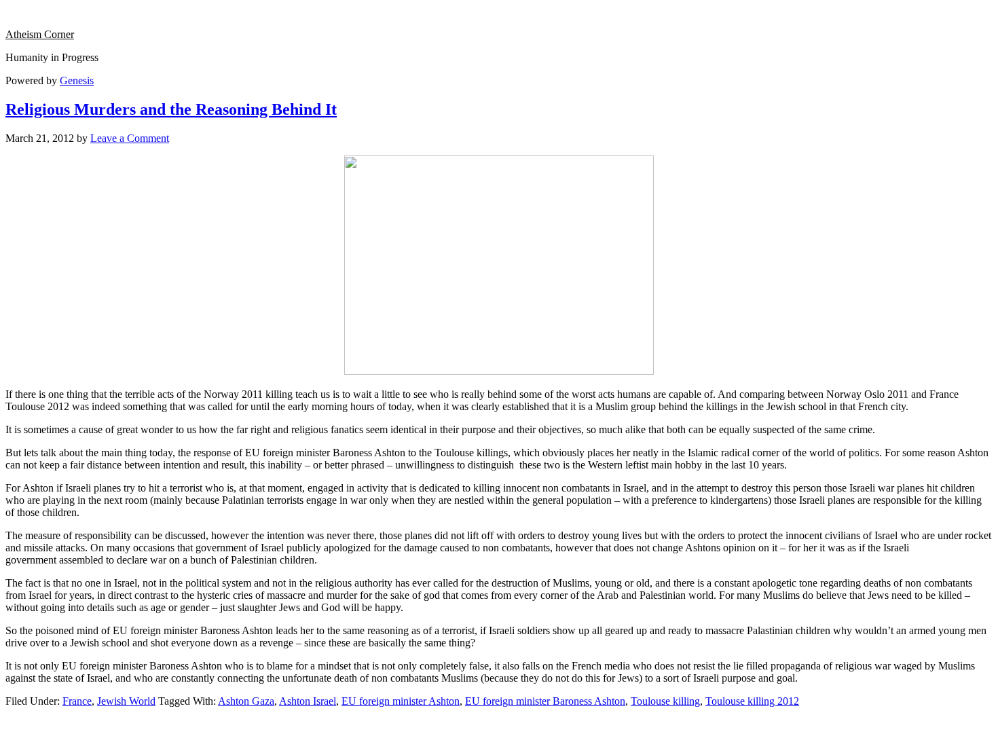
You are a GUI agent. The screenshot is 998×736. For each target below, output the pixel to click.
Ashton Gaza (246, 701)
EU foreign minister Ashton (400, 701)
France (77, 701)
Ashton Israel (307, 701)
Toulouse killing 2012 (752, 701)
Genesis (77, 80)
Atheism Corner (39, 34)
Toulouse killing (665, 701)
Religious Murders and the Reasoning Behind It (171, 109)
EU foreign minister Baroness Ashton (545, 701)
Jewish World (126, 701)
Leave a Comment (129, 138)
